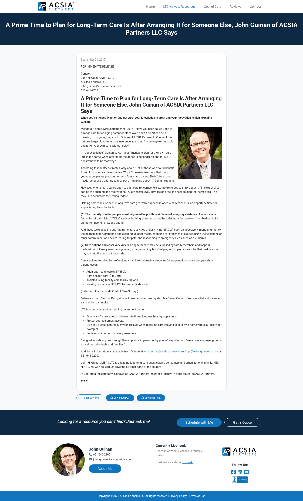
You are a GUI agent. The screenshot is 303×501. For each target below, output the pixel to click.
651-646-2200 (101, 454)
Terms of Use (197, 496)
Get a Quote (242, 422)
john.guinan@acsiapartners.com (164, 351)
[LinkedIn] (240, 472)
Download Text (152, 397)
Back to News (91, 397)
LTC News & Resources (179, 6)
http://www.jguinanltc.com (201, 351)
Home (150, 6)
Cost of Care (212, 6)
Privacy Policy (178, 496)
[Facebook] (233, 472)
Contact (255, 6)
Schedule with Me (199, 422)
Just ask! (187, 462)
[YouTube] (246, 472)
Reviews (235, 6)
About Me (105, 469)
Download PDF (122, 397)
